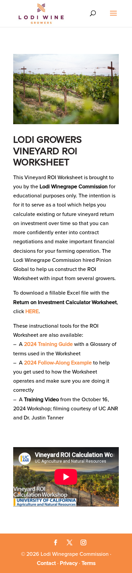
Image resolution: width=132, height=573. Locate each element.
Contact (46, 563)
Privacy (69, 563)
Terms (88, 563)
